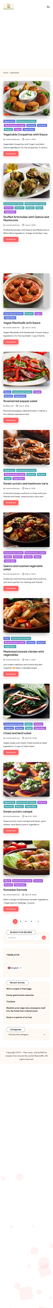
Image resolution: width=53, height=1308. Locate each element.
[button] (37, 921)
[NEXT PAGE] (37, 921)
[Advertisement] (26, 41)
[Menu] (48, 6)
